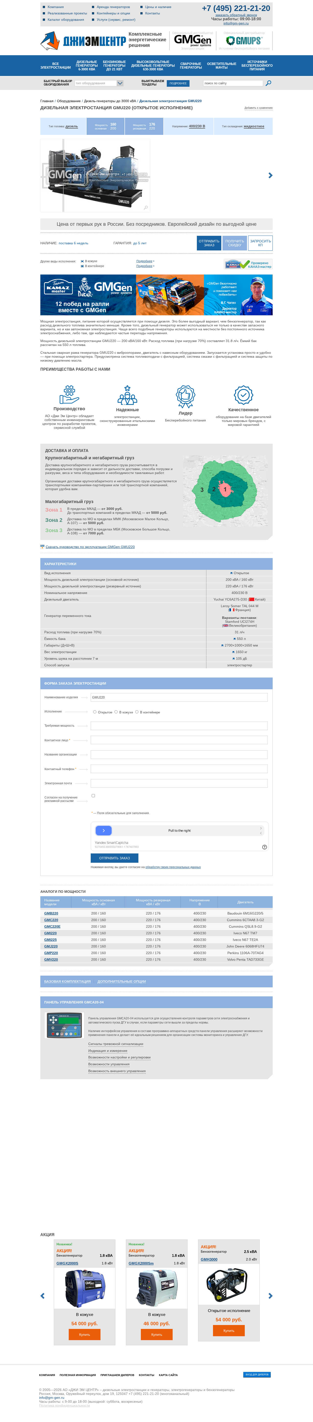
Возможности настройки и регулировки (119, 1057)
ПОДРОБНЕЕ (178, 83)
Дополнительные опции (122, 981)
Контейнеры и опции (113, 13)
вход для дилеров (257, 1374)
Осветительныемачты (221, 65)
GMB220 (51, 913)
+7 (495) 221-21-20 (236, 8)
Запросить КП (260, 243)
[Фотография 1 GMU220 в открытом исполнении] (95, 175)
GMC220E (52, 926)
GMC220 (51, 920)
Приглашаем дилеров (117, 1375)
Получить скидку (234, 243)
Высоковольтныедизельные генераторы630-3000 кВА (153, 65)
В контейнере (149, 712)
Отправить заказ (209, 243)
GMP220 (51, 953)
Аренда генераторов (113, 7)
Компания (56, 7)
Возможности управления (109, 1064)
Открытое (105, 712)
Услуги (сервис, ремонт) (116, 20)
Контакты (152, 13)
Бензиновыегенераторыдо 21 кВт (114, 65)
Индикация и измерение (107, 1051)
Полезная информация (78, 1375)
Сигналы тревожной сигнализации (115, 1044)
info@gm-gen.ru (236, 23)
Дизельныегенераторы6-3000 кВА (87, 65)
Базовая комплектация (67, 981)
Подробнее (144, 261)
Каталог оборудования (66, 20)
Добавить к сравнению (259, 107)
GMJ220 (51, 946)
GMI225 (50, 940)
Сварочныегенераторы (191, 65)
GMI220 (50, 933)
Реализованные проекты (67, 13)
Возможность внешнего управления (117, 1071)
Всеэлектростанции (55, 65)
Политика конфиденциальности (64, 1405)
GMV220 (51, 959)
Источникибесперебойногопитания (257, 65)
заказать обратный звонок (236, 15)
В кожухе (126, 712)
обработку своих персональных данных (173, 867)
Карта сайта (168, 1375)
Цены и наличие (158, 7)
